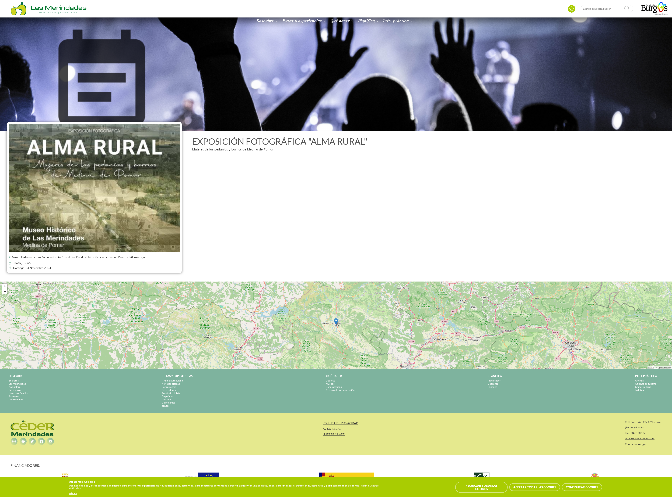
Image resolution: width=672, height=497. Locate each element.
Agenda (639, 380)
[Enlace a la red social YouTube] (50, 441)
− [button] (5, 291)
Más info (73, 493)
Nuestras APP (334, 434)
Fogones (492, 386)
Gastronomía (16, 399)
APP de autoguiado (172, 380)
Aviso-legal (332, 428)
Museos (330, 383)
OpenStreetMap (664, 367)
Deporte (330, 380)
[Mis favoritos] (571, 9)
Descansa (493, 383)
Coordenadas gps (635, 444)
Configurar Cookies (582, 487)
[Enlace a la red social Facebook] (41, 441)
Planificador (494, 380)
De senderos (169, 389)
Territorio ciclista (171, 393)
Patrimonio (15, 389)
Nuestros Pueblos (19, 393)
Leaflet (651, 367)
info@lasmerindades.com (639, 438)
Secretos (14, 380)
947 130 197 (638, 433)
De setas (167, 399)
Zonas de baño (334, 386)
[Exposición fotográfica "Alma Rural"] (94, 251)
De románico (168, 402)
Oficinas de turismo (645, 383)
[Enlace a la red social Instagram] (14, 441)
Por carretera (169, 386)
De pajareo (167, 396)
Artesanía (14, 396)
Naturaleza (14, 386)
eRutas (166, 405)
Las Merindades (17, 383)
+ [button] (5, 286)
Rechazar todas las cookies (481, 487)
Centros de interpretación (340, 389)
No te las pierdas (171, 383)
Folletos (639, 389)
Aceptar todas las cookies (534, 487)
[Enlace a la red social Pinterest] (23, 441)
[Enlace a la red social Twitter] (32, 441)
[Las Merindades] (18, 14)
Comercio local (643, 386)
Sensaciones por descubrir (58, 12)
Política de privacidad (340, 423)
